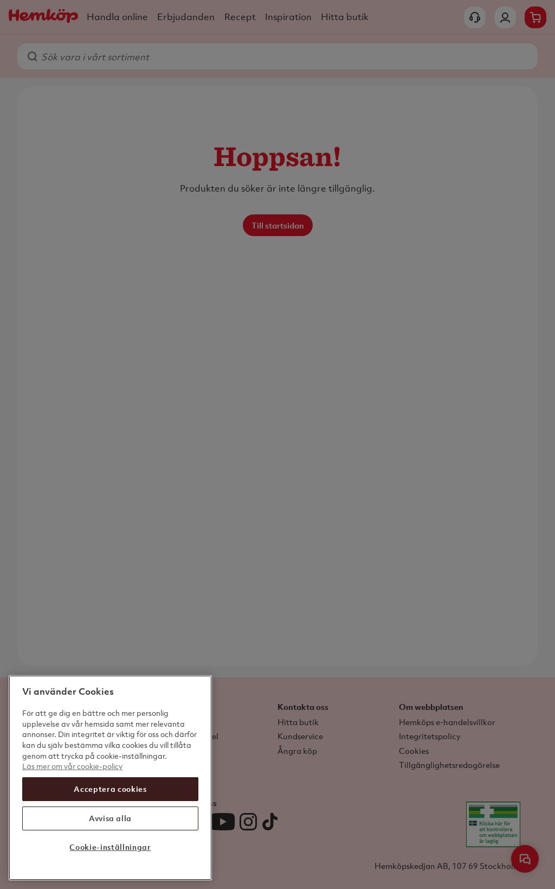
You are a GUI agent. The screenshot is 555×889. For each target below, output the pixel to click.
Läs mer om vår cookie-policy (72, 766)
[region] (110, 777)
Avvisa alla (110, 818)
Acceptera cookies (110, 789)
